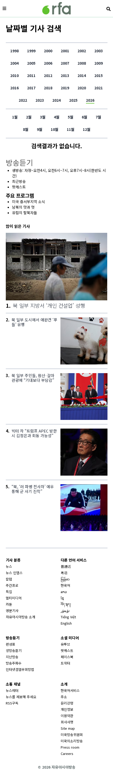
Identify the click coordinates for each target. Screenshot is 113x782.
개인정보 (67, 709)
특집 (9, 591)
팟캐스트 (19, 186)
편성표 (10, 644)
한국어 (65, 585)
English (66, 623)
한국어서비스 (70, 690)
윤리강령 (67, 703)
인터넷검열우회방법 (20, 669)
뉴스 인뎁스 (14, 572)
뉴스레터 (12, 690)
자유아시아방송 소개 (20, 616)
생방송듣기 (14, 650)
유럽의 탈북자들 (24, 212)
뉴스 (9, 566)
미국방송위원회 (72, 734)
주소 (64, 696)
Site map (68, 728)
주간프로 (12, 585)
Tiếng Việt (68, 616)
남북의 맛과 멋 (23, 207)
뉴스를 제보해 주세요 (21, 696)
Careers (67, 753)
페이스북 (67, 656)
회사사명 (67, 721)
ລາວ (64, 591)
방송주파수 (14, 663)
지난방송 (12, 656)
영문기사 (12, 610)
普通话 (66, 566)
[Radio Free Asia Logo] (56, 8)
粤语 (64, 572)
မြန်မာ (65, 579)
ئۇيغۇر (65, 610)
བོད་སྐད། (66, 604)
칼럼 (9, 579)
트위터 (65, 663)
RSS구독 (12, 703)
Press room (70, 747)
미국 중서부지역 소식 (28, 201)
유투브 (65, 644)
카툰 (9, 604)
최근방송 (19, 181)
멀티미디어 (14, 597)
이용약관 (67, 715)
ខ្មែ (62, 597)
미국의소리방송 (72, 740)
